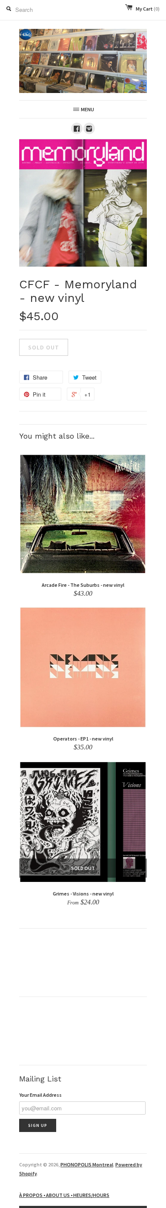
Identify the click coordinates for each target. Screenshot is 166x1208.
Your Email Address (40, 1095)
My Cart (148, 9)
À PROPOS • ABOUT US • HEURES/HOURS (64, 1195)
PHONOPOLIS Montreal (86, 1164)
